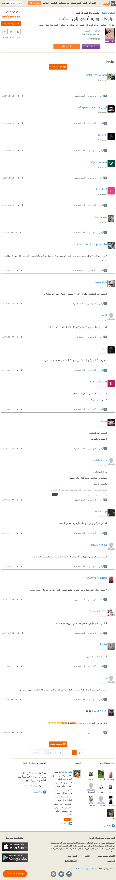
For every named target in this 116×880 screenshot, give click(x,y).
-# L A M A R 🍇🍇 (96, 711)
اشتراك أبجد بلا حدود (106, 856)
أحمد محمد (101, 779)
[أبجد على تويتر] (61, 874)
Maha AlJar (101, 792)
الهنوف (102, 805)
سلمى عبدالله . (111, 805)
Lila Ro (103, 644)
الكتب (85, 3)
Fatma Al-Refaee (91, 779)
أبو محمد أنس (91, 792)
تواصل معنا (72, 856)
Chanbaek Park (98, 611)
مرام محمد (101, 281)
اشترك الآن (66, 46)
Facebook (22, 95)
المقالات (46, 3)
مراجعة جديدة (10, 23)
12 (41, 752)
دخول (3, 3)
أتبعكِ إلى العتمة (108, 13)
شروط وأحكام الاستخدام (78, 868)
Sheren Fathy (111, 779)
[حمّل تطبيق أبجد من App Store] (15, 846)
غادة (113, 818)
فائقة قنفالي (91, 34)
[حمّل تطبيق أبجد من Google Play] (15, 857)
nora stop (101, 511)
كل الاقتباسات (38, 792)
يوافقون (92, 95)
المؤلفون (54, 3)
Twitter (18, 95)
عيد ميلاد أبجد (64, 3)
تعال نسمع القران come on (92, 244)
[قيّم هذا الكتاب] (11, 17)
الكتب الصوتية (76, 3)
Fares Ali (92, 805)
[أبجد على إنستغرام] (53, 874)
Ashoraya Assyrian (96, 578)
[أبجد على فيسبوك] (69, 874)
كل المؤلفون (65, 823)
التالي (34, 752)
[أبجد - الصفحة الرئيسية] (106, 3)
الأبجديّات (92, 3)
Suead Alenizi (99, 544)
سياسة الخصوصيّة (92, 868)
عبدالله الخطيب (29, 785)
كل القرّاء (107, 825)
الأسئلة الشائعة (71, 861)
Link (13, 95)
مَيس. (104, 348)
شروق (103, 420)
